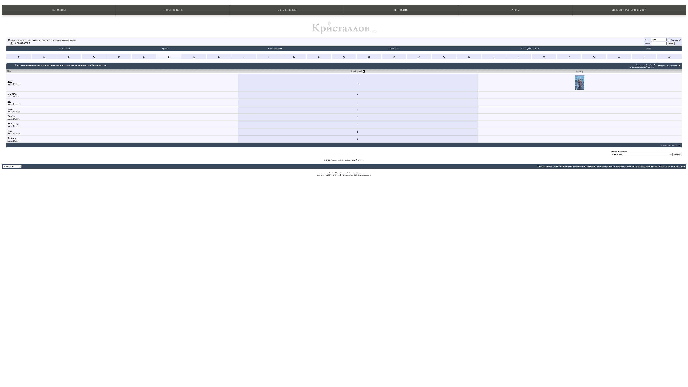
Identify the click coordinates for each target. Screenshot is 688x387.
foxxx (10, 109)
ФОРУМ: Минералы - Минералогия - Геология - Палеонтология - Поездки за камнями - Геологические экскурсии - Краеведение (612, 166)
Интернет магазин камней (629, 9)
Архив (675, 166)
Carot (369, 175)
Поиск (648, 48)
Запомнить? (676, 40)
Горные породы (172, 9)
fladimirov (13, 138)
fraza (10, 81)
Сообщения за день (530, 48)
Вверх (682, 166)
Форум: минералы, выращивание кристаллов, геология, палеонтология (43, 40)
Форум (515, 9)
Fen (9, 101)
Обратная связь (545, 166)
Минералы (59, 9)
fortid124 (12, 94)
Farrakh (11, 116)
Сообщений (356, 71)
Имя (646, 40)
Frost (10, 131)
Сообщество (274, 48)
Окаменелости (287, 9)
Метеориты (400, 9)
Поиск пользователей (668, 66)
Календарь (394, 48)
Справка (164, 48)
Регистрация (64, 48)
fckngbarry (13, 123)
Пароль (647, 43)
